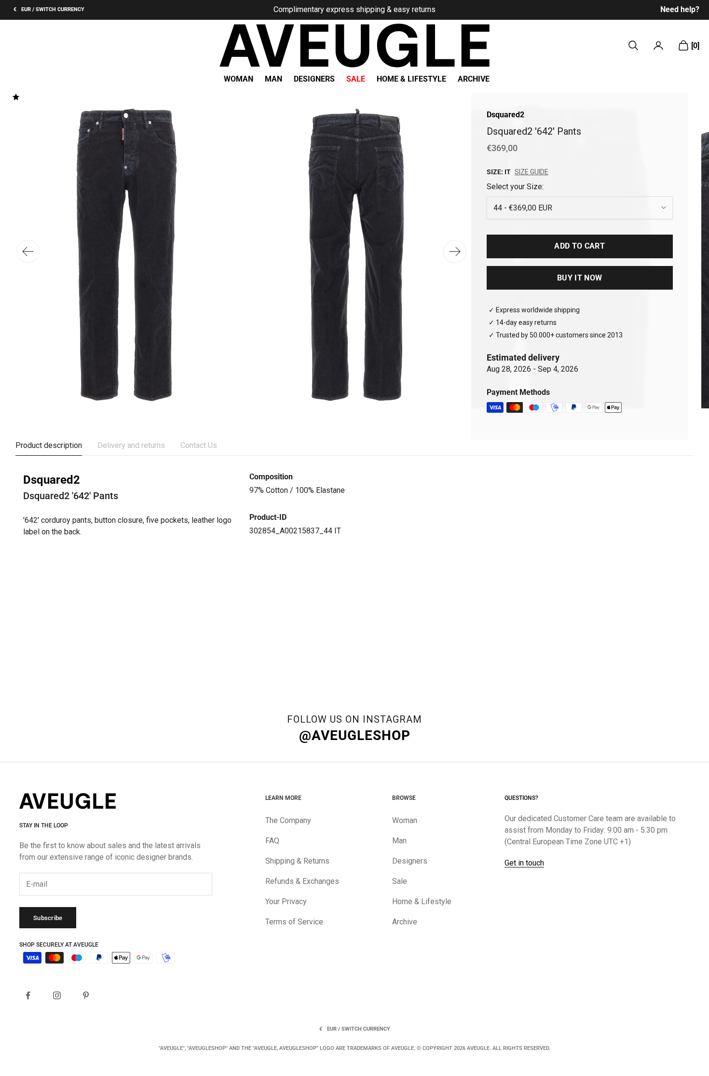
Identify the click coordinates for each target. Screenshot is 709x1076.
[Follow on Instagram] (57, 995)
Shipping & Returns (297, 861)
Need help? (679, 9)
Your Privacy (286, 901)
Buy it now (579, 277)
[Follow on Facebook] (28, 995)
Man (273, 79)
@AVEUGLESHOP (354, 735)
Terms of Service (294, 921)
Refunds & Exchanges (302, 881)
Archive (474, 79)
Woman (238, 79)
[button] (454, 251)
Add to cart (579, 246)
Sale (355, 79)
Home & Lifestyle (411, 79)
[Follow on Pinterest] (86, 995)
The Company (288, 820)
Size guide (531, 172)
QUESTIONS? (521, 798)
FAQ (272, 840)
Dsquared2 (505, 114)
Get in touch (524, 862)
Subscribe (47, 918)
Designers (314, 79)
